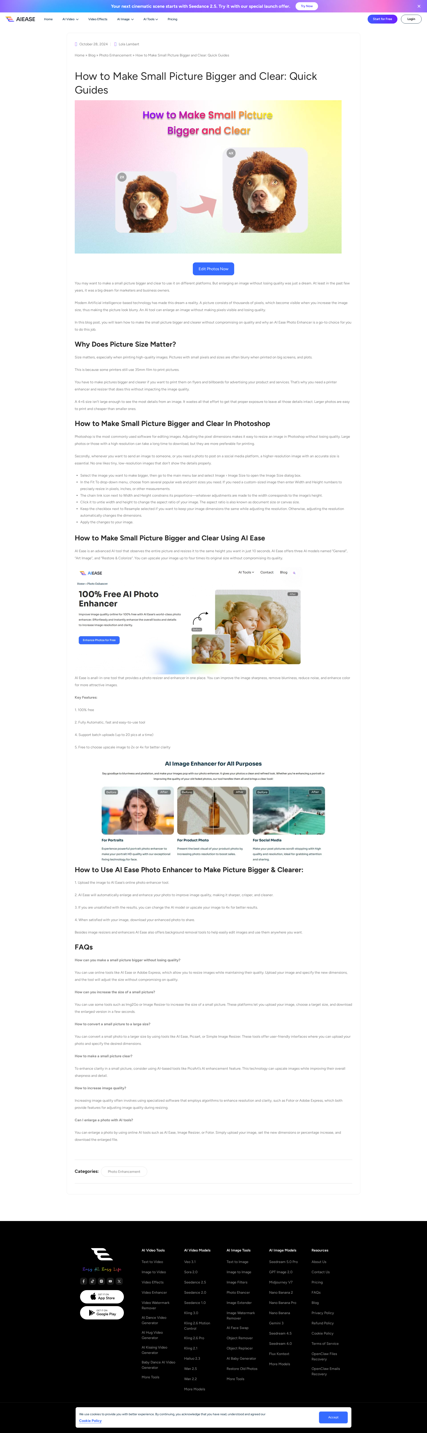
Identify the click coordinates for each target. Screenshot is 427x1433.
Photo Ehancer (238, 1292)
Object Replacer (240, 1348)
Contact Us (321, 1272)
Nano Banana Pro (282, 1303)
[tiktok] (92, 1281)
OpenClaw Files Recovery (324, 1356)
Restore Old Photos (242, 1369)
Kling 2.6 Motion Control (197, 1326)
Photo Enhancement (115, 55)
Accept (333, 1417)
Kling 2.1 (190, 1348)
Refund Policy (323, 1323)
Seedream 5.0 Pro (283, 1262)
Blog (91, 55)
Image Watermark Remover (241, 1315)
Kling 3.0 (191, 1313)
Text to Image (237, 1262)
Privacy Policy (323, 1313)
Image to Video (154, 1272)
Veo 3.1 (190, 1262)
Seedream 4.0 (280, 1343)
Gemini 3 (276, 1323)
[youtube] (110, 1281)
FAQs (316, 1292)
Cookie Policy (323, 1333)
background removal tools (185, 932)
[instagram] (101, 1281)
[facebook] (83, 1281)
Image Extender (239, 1303)
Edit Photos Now (213, 268)
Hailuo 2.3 (192, 1358)
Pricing (317, 1282)
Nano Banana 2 (281, 1292)
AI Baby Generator (241, 1358)
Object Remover (240, 1338)
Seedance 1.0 (195, 1303)
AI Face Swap (238, 1328)
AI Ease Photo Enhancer (293, 322)
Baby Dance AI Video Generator (158, 1365)
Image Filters (237, 1282)
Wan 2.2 (190, 1379)
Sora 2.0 (190, 1272)
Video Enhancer (154, 1292)
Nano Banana (279, 1313)
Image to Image (239, 1272)
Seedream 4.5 (280, 1333)
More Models (194, 1389)
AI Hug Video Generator (152, 1335)
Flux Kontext (279, 1354)
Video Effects (152, 1282)
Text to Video (152, 1262)
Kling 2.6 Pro (194, 1338)
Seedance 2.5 (195, 1282)
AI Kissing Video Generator (154, 1350)
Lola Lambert (129, 44)
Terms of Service (325, 1343)
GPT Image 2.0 (280, 1272)
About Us (319, 1262)
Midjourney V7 (281, 1282)
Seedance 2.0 (195, 1292)
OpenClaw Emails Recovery (326, 1371)
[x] (119, 1281)
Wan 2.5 (190, 1369)
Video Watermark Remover (155, 1305)
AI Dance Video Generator (154, 1320)
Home (80, 55)
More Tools (150, 1377)
